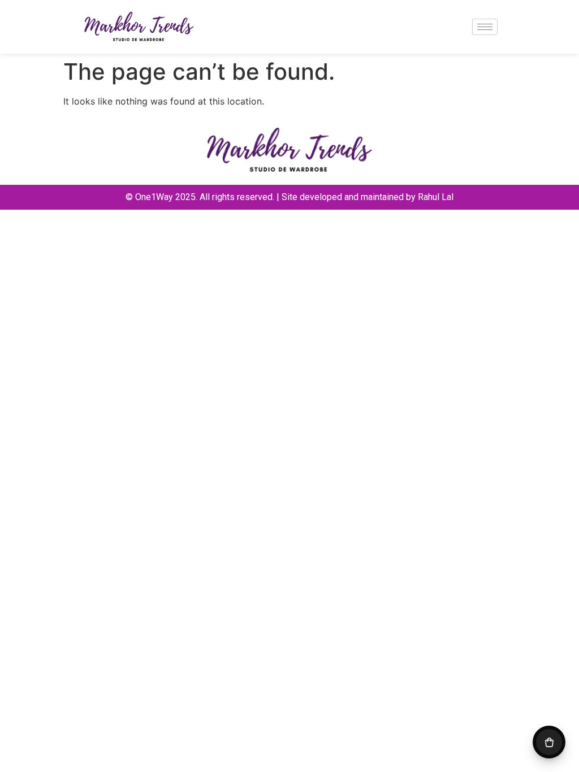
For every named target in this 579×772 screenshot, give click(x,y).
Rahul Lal (435, 197)
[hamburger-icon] (485, 27)
